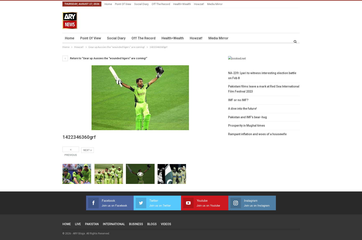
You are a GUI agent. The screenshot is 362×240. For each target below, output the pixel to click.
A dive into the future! (242, 108)
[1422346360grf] (76, 174)
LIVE (78, 224)
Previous (70, 149)
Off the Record (161, 4)
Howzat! (199, 4)
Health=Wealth (182, 4)
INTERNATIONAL (114, 224)
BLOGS (152, 224)
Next (86, 150)
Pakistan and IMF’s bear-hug (247, 117)
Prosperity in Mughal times (246, 125)
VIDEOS (166, 224)
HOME (66, 224)
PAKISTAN (92, 224)
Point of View (123, 4)
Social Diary (141, 4)
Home (108, 4)
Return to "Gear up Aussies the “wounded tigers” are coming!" (108, 58)
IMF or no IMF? (238, 100)
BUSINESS (136, 224)
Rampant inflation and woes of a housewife (257, 134)
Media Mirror (214, 4)
